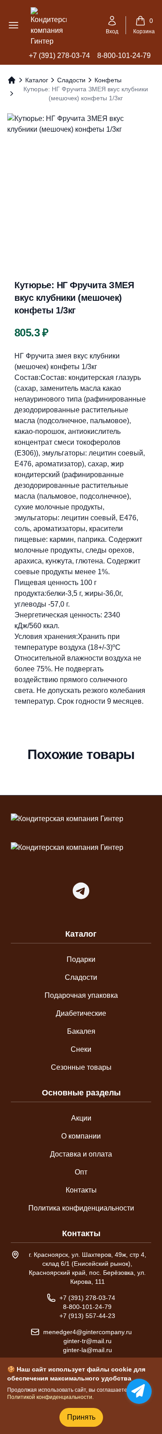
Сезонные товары (81, 1067)
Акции (81, 1118)
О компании (81, 1136)
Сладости (71, 80)
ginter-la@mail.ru (87, 1350)
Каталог (36, 80)
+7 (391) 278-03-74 (59, 55)
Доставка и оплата (81, 1154)
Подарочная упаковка (81, 995)
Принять (81, 1417)
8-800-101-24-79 (124, 55)
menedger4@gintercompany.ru (87, 1332)
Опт (81, 1172)
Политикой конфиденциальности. (50, 1397)
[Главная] (11, 80)
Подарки (81, 959)
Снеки (81, 1049)
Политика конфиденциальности (81, 1208)
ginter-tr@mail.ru (87, 1341)
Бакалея (81, 1031)
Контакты (81, 1190)
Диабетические (81, 1013)
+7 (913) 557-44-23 (87, 1315)
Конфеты (108, 80)
